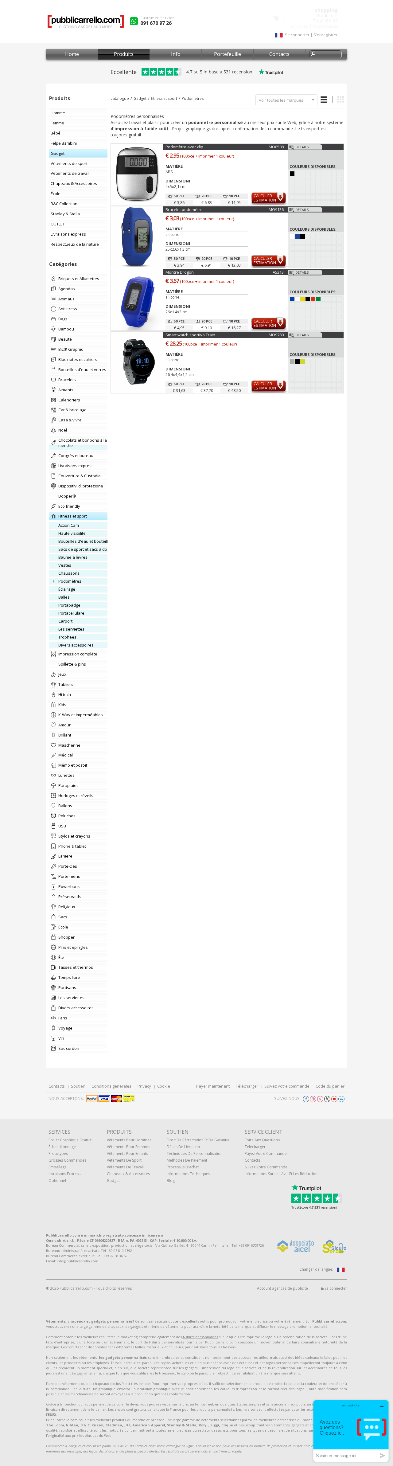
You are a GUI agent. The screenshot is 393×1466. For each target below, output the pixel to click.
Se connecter (335, 1288)
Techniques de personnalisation (195, 1153)
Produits (124, 54)
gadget (113, 1180)
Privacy (144, 1086)
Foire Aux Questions (262, 1140)
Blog (171, 1180)
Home (72, 54)
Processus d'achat (183, 1167)
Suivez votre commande (286, 1086)
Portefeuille (227, 54)
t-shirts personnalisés (200, 1337)
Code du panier (330, 1086)
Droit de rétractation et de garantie (198, 1140)
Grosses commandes (67, 1160)
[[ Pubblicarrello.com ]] (86, 23)
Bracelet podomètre (184, 209)
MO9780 (276, 335)
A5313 (278, 272)
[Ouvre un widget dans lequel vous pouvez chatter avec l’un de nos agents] (351, 1431)
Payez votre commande (266, 1153)
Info (176, 54)
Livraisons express (64, 1173)
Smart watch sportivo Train (190, 335)
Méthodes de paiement (187, 1160)
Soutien (78, 1086)
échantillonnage (62, 1146)
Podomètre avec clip (184, 147)
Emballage (58, 1167)
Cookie (163, 1086)
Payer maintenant (213, 1086)
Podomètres (193, 98)
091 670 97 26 (156, 23)
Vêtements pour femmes (128, 1146)
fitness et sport (164, 98)
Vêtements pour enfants (127, 1153)
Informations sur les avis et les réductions (282, 1173)
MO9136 (276, 209)
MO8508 (276, 147)
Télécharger (247, 1086)
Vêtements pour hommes (129, 1140)
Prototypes (58, 1153)
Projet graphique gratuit (70, 1140)
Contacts (279, 54)
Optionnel (57, 1180)
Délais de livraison (183, 1146)
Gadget (140, 98)
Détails (302, 147)
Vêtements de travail (125, 1167)
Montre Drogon (179, 272)
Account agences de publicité (282, 1288)
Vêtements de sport (124, 1160)
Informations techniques (188, 1173)
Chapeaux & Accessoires (128, 1173)
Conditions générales (111, 1086)
